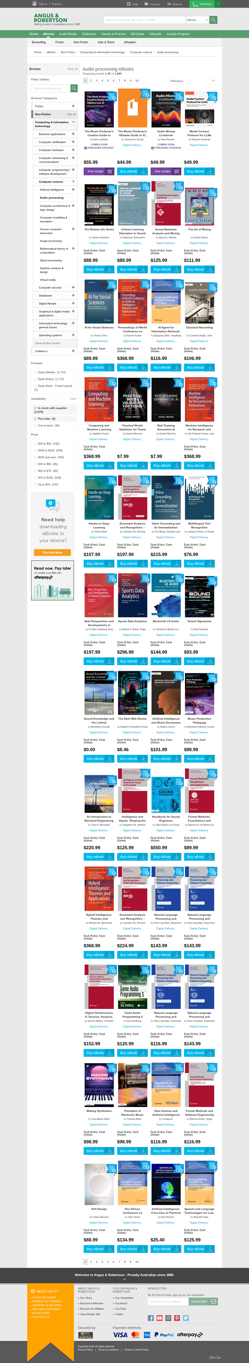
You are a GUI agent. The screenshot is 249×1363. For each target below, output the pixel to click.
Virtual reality (48, 279)
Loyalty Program (178, 34)
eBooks (48, 34)
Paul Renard (167, 139)
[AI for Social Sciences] (99, 301)
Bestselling (39, 42)
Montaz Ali (94, 923)
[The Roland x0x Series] (99, 204)
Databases (45, 295)
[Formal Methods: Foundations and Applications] (199, 790)
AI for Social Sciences (99, 327)
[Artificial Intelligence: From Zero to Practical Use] (166, 1184)
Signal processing (51, 260)
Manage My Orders (46, 1301)
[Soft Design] (99, 1184)
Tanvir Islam (100, 531)
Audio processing (167, 52)
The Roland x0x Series (99, 229)
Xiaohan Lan (173, 531)
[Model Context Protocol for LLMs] (199, 109)
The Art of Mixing (199, 229)
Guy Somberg (134, 1021)
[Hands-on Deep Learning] (99, 497)
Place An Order (44, 1297)
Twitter (119, 1314)
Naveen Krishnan (201, 139)
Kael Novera (167, 1217)
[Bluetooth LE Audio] (166, 595)
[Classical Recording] (199, 302)
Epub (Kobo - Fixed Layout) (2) (53, 387)
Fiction (59, 42)
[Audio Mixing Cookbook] (166, 109)
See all (71, 114)
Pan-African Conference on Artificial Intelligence (132, 1212)
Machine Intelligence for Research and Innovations (199, 429)
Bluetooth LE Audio (166, 621)
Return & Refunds (46, 1309)
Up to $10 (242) (47, 484)
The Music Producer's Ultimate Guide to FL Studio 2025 (132, 135)
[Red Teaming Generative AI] (166, 399)
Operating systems (50, 335)
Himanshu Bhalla (165, 629)
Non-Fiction (81, 42)
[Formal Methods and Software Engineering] (199, 1084)
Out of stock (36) (48, 425)
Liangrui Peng (195, 531)
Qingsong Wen (162, 335)
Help (135, 4)
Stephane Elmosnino (134, 237)
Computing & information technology (102, 52)
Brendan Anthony (197, 726)
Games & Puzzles (113, 34)
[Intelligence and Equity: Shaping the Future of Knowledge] (132, 790)
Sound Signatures (199, 621)
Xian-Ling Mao (161, 923)
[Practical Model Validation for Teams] (132, 399)
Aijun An (163, 237)
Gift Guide (137, 34)
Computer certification (52, 142)
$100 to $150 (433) (50, 450)
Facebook (121, 1303)
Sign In (43, 3)
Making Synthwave (99, 1110)
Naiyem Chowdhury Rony (134, 726)
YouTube (120, 1308)
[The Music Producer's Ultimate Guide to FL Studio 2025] (132, 107)
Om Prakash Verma (198, 433)
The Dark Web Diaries (132, 718)
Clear (73, 398)
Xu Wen (93, 629)
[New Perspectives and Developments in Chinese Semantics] (99, 595)
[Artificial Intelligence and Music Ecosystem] (166, 692)
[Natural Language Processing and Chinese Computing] (166, 888)
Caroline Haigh (198, 335)
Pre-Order (95, 171)
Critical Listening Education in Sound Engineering (132, 233)
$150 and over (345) (50, 457)
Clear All (73, 68)
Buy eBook (128, 171)
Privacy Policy (85, 1349)
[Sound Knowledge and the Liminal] (99, 692)
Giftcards (155, 34)
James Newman (100, 237)
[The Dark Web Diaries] (132, 692)
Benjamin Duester (100, 726)
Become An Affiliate (92, 1308)
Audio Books (68, 34)
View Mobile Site (90, 1314)
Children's (41, 351)
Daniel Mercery (134, 433)
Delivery (155, 4)
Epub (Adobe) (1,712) (51, 372)
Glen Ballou (162, 825)
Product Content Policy (136, 1349)
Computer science (141, 52)
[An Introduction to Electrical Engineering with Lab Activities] (99, 793)
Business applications (52, 134)
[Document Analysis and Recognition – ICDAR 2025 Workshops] (132, 497)
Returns (177, 4)
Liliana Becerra (101, 1217)
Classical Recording (199, 327)
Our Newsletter (124, 1297)
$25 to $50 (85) (47, 464)
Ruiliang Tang (105, 629)
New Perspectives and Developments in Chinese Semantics (99, 625)
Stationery (89, 34)
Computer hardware (51, 150)
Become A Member (91, 1303)
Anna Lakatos (100, 139)
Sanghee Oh (129, 825)
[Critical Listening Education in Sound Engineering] (132, 203)
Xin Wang (160, 531)
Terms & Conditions (108, 1349)
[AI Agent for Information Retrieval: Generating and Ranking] (166, 301)
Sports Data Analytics (132, 621)
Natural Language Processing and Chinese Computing (166, 918)
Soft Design (99, 1208)
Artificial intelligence (52, 189)
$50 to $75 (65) (47, 470)
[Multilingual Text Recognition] (199, 497)
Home (37, 52)
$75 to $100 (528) (49, 477)
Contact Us (41, 1316)
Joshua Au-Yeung (134, 139)
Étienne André (197, 1119)
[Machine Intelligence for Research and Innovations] (199, 399)
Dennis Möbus (95, 1021)
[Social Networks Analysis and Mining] (166, 203)
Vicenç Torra (100, 335)
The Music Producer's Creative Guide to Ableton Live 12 (99, 135)
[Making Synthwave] (99, 1085)
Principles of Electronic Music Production (132, 1114)
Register (57, 3)
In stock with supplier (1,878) (51, 409)
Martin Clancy (167, 726)
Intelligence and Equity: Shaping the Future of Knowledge (132, 820)
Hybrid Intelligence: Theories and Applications (99, 918)
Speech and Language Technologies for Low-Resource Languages (199, 1212)
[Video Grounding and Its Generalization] (166, 497)
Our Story (86, 1297)
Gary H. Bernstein (100, 825)
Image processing (51, 240)
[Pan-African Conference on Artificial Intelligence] (132, 1182)
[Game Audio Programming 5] (132, 986)
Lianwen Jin (129, 531)
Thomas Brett (134, 1119)
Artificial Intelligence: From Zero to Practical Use (166, 1212)
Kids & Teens (106, 42)
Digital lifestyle (47, 303)
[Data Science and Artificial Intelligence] (166, 1084)
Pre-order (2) (46, 418)
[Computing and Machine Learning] (99, 399)
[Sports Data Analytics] (132, 595)
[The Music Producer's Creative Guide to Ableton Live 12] (99, 109)
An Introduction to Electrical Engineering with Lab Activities (99, 820)
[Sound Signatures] (199, 596)
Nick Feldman (201, 629)
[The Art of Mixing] (199, 206)
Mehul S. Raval (131, 629)
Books (34, 34)
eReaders (130, 42)
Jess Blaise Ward (100, 1119)
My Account (41, 1313)
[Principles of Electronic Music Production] (132, 1085)
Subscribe (199, 1301)
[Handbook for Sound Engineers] (166, 794)
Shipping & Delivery (47, 1305)
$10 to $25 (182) (48, 443)
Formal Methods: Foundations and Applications (199, 820)
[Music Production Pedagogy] (199, 693)
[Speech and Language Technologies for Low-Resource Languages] (199, 1182)
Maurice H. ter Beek (198, 825)
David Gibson (201, 237)
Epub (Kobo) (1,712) (50, 379)
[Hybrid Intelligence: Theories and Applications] (99, 888)
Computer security (50, 287)
